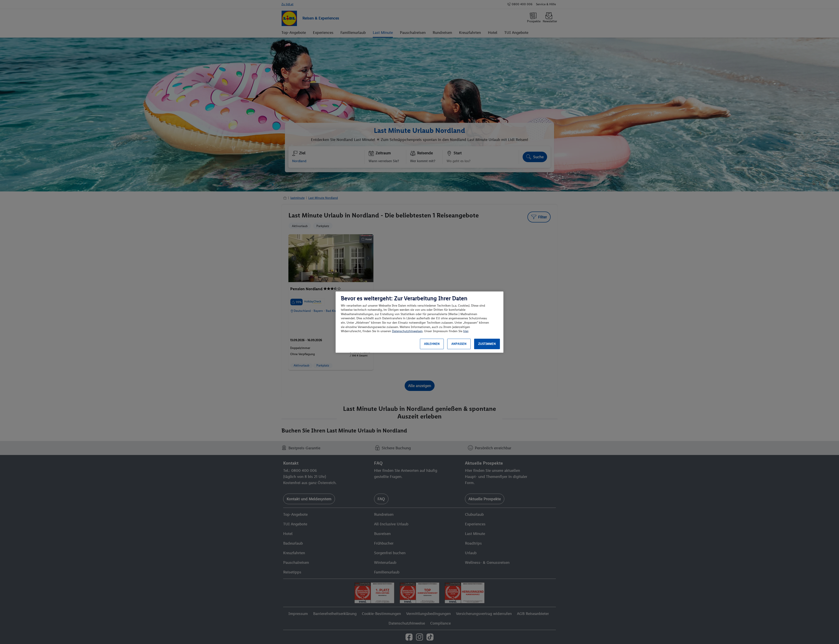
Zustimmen (487, 344)
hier (465, 331)
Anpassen (458, 344)
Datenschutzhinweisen (407, 331)
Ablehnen (432, 344)
